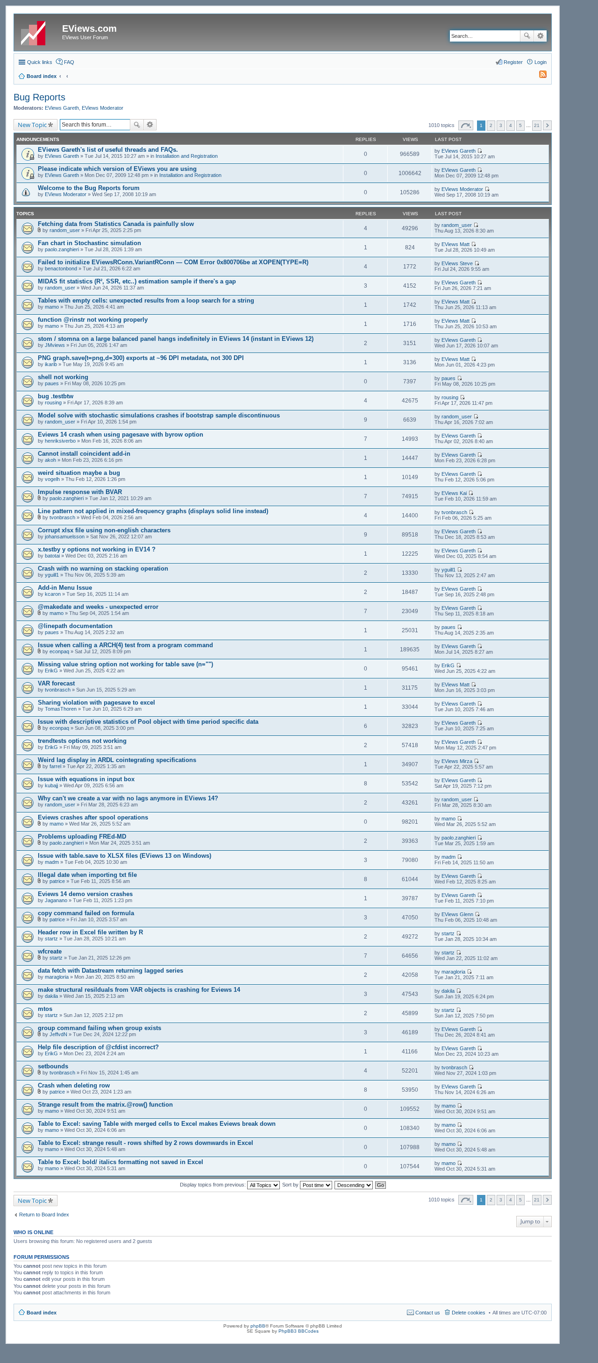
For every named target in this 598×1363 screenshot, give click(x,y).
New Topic (32, 124)
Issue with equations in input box (86, 779)
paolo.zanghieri (62, 249)
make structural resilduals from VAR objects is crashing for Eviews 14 (139, 989)
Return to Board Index (44, 1214)
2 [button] (491, 125)
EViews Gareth (62, 108)
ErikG (51, 670)
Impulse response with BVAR (80, 491)
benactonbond (61, 268)
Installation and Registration (187, 156)
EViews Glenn (457, 914)
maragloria (57, 977)
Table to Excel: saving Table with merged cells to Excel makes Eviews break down (157, 1123)
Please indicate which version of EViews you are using (117, 168)
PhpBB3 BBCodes (298, 1331)
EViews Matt (455, 244)
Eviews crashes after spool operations (93, 817)
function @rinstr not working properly (93, 319)
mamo (52, 307)
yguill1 (52, 575)
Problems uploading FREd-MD (82, 836)
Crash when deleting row (74, 1085)
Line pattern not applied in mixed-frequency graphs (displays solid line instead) (153, 511)
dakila (51, 996)
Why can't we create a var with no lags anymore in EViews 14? (128, 798)
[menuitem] (539, 76)
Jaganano (56, 900)
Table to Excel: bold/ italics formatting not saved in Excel (120, 1161)
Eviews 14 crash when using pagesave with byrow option (120, 434)
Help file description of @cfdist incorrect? (98, 1047)
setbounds (53, 1066)
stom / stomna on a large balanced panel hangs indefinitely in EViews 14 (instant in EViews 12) (175, 338)
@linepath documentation (75, 625)
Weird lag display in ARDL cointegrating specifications (117, 759)
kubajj (51, 785)
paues (52, 383)
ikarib (51, 364)
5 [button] (520, 125)
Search (527, 36)
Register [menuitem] (513, 62)
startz (51, 938)
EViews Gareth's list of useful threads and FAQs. (108, 149)
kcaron (53, 594)
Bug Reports (39, 97)
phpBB (257, 1325)
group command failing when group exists (99, 1027)
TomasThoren (61, 709)
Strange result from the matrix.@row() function (105, 1104)
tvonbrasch (62, 517)
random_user (65, 230)
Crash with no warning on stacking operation (103, 568)
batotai (52, 555)
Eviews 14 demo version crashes (85, 893)
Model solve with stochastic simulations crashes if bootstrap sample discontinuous (159, 415)
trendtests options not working (82, 740)
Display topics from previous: (213, 1184)
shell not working (63, 377)
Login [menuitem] (540, 62)
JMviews (55, 345)
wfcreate (50, 951)
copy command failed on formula (86, 913)
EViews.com (89, 28)
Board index (42, 1312)
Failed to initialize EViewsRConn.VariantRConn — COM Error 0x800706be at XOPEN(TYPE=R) (173, 262)
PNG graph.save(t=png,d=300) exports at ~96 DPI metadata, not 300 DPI (141, 357)
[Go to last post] (479, 151)
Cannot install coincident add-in (84, 453)
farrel (55, 766)
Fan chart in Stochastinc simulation (89, 243)
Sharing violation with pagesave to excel (96, 702)
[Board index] (39, 31)
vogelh (52, 479)
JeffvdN (58, 1034)
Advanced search (540, 36)
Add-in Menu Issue (65, 587)
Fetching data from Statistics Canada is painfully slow (116, 223)
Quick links (39, 62)
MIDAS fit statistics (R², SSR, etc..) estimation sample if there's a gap (137, 281)
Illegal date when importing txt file (87, 874)
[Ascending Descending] (354, 1184)
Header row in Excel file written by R (90, 932)
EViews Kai (454, 493)
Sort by (291, 1184)
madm (52, 862)
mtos (45, 1008)
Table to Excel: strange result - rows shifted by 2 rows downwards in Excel (145, 1142)
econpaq (59, 651)
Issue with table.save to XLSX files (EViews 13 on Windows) (124, 855)
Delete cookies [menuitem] (468, 1312)
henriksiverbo (60, 441)
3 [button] (500, 125)
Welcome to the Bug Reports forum (89, 187)
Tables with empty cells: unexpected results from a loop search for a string (146, 300)
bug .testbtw (55, 396)
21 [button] (537, 125)
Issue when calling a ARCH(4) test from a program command (125, 645)
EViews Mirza (456, 761)
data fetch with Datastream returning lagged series (110, 970)
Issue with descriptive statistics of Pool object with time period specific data (148, 721)
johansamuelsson (65, 536)
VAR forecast (56, 683)
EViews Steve (457, 263)
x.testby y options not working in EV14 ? (97, 549)
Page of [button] (465, 125)
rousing (53, 402)
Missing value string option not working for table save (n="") (125, 664)
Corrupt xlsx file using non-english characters (104, 530)
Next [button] (547, 125)
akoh (50, 460)
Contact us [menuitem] (427, 1312)
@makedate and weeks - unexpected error (98, 606)
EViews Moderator (102, 108)
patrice (57, 881)
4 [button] (510, 125)
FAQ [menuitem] (69, 62)
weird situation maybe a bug (79, 472)
